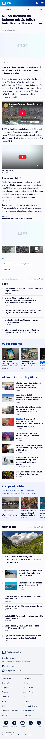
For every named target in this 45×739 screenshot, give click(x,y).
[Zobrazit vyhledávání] (37, 3)
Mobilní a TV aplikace (10, 710)
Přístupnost (29, 735)
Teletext (5, 692)
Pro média (27, 678)
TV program (6, 678)
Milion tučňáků (7, 170)
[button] (22, 157)
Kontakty (27, 715)
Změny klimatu (25, 264)
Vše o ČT (5, 715)
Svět (13, 264)
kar (3, 28)
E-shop (5, 706)
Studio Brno (28, 687)
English (4, 735)
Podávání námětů (30, 706)
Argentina (7, 269)
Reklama (26, 683)
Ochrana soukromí (15, 735)
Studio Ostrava (29, 692)
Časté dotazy (28, 710)
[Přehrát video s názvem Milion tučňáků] (22, 157)
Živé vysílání (6, 683)
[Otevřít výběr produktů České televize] (42, 3)
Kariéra (26, 701)
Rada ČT (26, 697)
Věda (5, 264)
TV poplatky (6, 687)
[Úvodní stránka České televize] (11, 652)
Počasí (4, 701)
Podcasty (5, 697)
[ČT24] (6, 3)
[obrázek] (22, 45)
